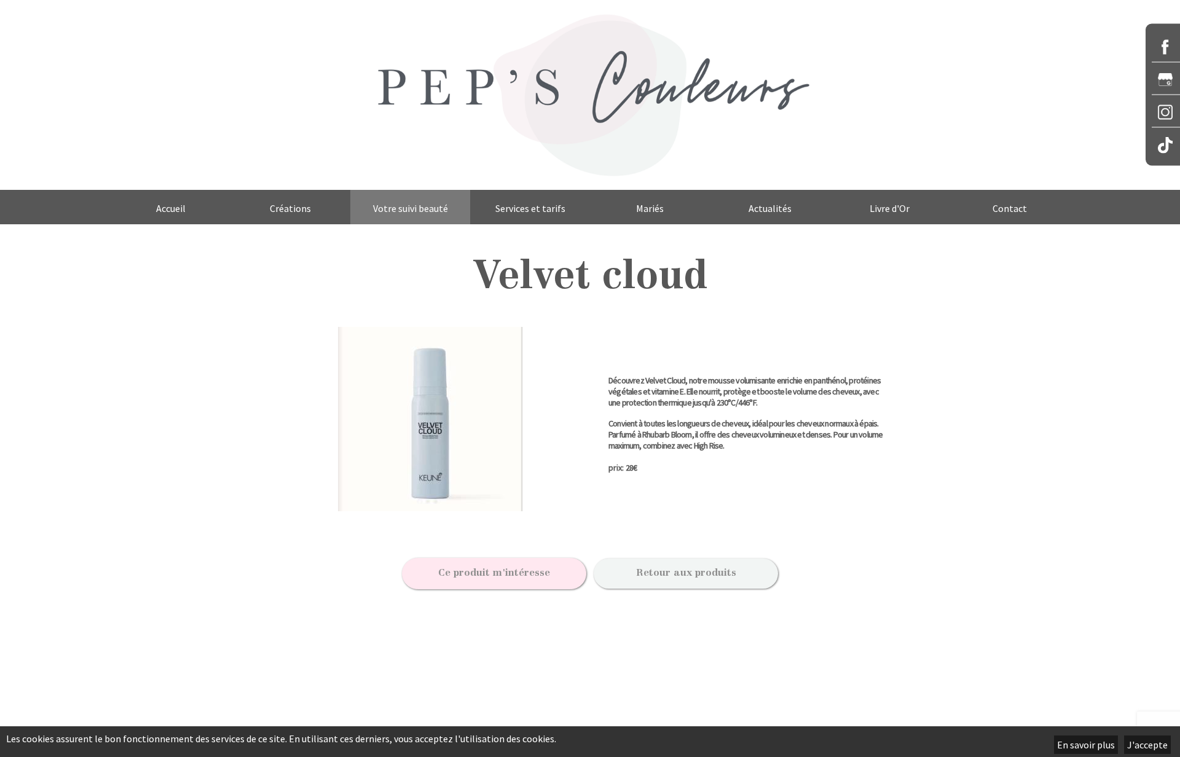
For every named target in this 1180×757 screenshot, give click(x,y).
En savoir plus (1086, 745)
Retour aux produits (686, 573)
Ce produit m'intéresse (494, 573)
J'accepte (1147, 745)
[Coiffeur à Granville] (590, 95)
